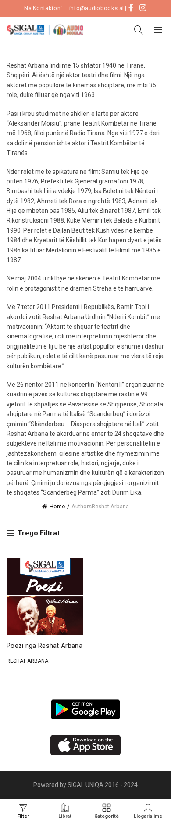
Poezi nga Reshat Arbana (44, 646)
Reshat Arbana (27, 661)
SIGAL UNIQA (86, 784)
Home (57, 506)
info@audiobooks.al (96, 8)
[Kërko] (139, 29)
